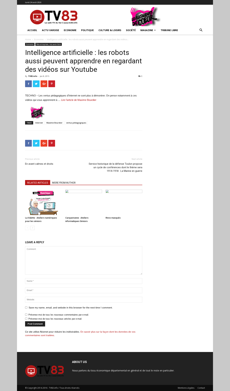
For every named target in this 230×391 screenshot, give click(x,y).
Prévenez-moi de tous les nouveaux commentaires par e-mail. (58, 314)
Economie (70, 30)
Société (131, 30)
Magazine (146, 30)
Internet (39, 122)
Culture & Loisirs (109, 30)
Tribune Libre (169, 30)
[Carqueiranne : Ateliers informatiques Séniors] (83, 202)
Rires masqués (113, 218)
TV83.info (32, 76)
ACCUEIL (32, 30)
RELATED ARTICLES (37, 182)
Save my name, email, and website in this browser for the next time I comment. (71, 307)
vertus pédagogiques (76, 122)
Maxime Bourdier (54, 122)
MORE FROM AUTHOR (64, 182)
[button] (201, 30)
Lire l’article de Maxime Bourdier (78, 99)
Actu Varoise (50, 30)
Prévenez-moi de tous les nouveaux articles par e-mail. (55, 319)
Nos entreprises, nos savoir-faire (48, 44)
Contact (201, 387)
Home (28, 39)
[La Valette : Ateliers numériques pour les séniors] (43, 202)
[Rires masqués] (124, 202)
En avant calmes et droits (39, 163)
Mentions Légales (186, 387)
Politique (87, 30)
